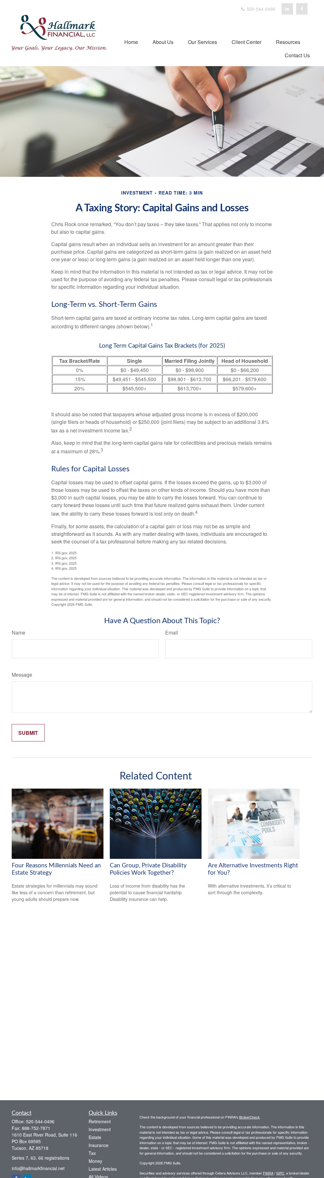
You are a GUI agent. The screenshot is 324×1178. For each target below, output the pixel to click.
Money (95, 1161)
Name (18, 632)
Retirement (100, 1121)
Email (171, 632)
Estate (95, 1137)
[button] (131, 41)
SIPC (280, 1172)
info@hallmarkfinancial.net (38, 1168)
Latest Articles (103, 1169)
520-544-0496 (260, 9)
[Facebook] (302, 9)
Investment (100, 1129)
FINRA (268, 1172)
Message (22, 674)
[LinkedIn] (287, 9)
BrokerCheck (249, 1116)
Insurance (99, 1145)
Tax (92, 1153)
